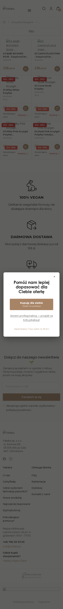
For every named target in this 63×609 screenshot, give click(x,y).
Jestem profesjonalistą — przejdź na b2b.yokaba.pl (31, 317)
